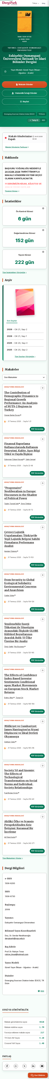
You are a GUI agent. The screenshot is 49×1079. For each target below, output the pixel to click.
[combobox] (24, 377)
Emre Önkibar (26, 504)
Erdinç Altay (8, 698)
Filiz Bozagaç (19, 647)
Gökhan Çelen (9, 742)
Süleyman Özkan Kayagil (13, 459)
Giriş (43, 3)
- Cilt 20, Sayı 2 (17, 350)
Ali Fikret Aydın (9, 837)
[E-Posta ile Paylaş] (42, 1066)
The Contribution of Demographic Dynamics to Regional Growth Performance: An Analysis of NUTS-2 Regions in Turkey (21, 401)
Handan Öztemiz (10, 551)
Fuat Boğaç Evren (11, 793)
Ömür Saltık (8, 647)
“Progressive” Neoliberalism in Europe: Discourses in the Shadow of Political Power (20, 493)
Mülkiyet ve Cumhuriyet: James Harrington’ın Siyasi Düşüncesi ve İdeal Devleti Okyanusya (21, 731)
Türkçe (34, 3)
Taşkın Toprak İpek (11, 504)
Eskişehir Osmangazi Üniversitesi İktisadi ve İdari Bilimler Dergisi (24, 59)
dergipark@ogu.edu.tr (15, 938)
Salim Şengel (30, 459)
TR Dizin (42, 114)
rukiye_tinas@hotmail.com (16, 954)
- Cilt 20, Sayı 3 (17, 343)
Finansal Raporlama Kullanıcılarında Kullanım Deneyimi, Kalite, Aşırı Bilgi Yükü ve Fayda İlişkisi (22, 449)
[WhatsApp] (16, 1066)
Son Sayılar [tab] (12, 321)
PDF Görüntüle (37, 429)
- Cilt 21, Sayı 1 (17, 336)
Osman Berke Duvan (12, 415)
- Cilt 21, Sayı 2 (17, 329)
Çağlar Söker (9, 595)
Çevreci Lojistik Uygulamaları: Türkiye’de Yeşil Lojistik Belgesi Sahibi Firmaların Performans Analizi (22, 539)
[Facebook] (7, 1066)
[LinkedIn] (33, 1066)
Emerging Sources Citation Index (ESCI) (19, 114)
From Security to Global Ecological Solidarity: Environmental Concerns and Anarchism (20, 585)
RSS (42, 991)
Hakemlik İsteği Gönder (26, 93)
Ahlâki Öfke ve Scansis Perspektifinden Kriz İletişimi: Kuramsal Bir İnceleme (19, 826)
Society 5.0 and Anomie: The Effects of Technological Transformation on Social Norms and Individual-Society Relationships (20, 779)
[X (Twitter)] (24, 1066)
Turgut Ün (19, 698)
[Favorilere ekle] (42, 388)
